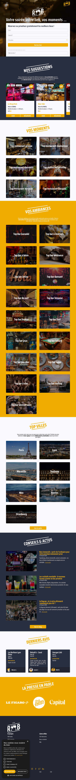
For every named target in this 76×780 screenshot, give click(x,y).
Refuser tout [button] (22, 771)
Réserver (27, 115)
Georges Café (57, 652)
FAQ (40, 742)
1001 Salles (10, 737)
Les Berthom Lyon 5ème (14, 653)
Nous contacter (43, 739)
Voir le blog (38, 626)
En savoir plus (19, 755)
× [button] (27, 741)
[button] (38, 40)
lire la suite (48, 562)
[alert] (16, 758)
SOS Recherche (43, 737)
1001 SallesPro (11, 739)
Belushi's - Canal (36, 652)
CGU (40, 772)
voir (13, 115)
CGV (51, 772)
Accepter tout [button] (9, 771)
